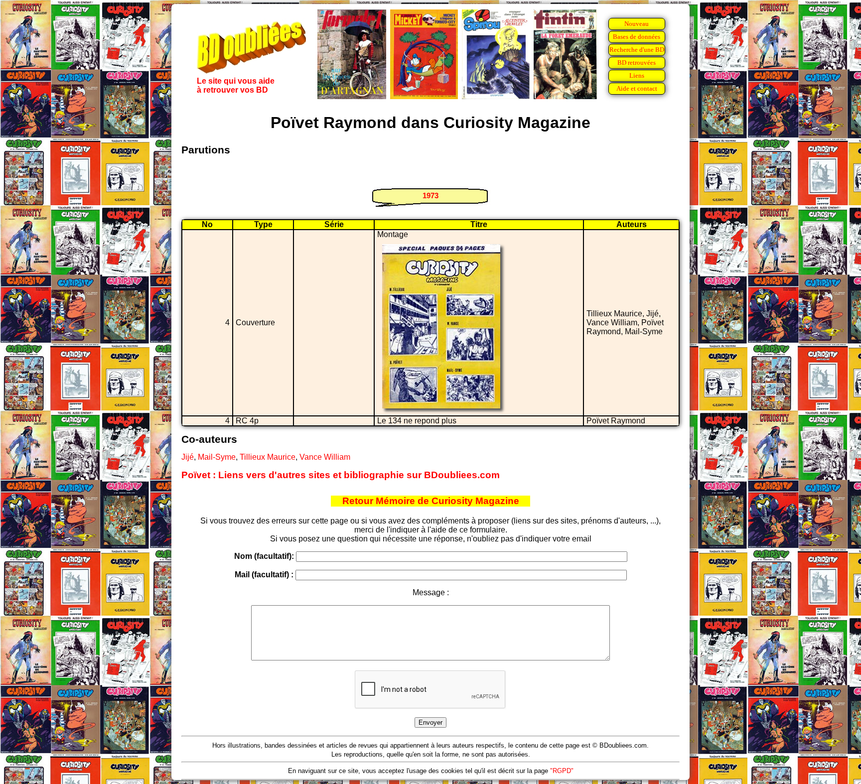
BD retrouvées (636, 62)
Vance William (324, 457)
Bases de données (636, 36)
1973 (430, 195)
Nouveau (636, 23)
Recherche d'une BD (636, 49)
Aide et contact (636, 88)
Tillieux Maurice (267, 457)
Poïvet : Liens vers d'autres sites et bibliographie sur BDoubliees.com (340, 475)
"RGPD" (562, 771)
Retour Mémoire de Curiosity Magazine (430, 501)
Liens (636, 75)
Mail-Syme (217, 457)
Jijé (187, 457)
